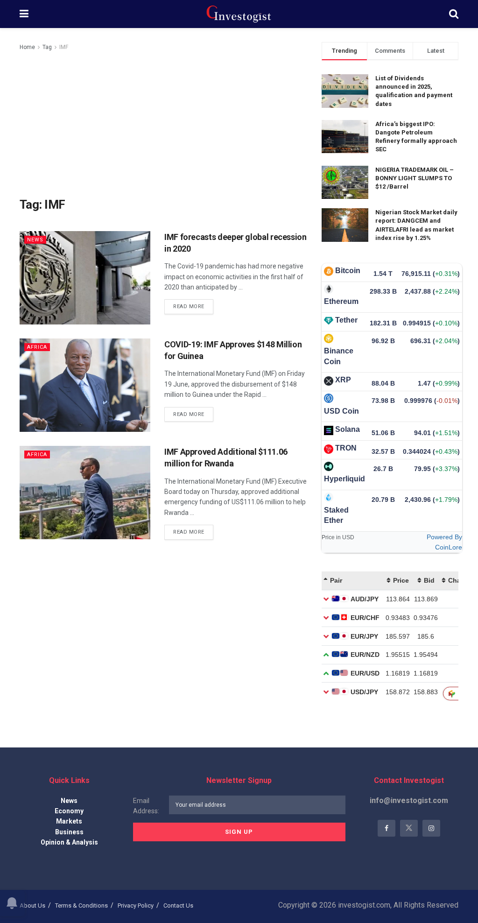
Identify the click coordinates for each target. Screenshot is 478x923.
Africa (37, 347)
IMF (63, 47)
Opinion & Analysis (69, 842)
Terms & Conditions (81, 905)
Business (69, 832)
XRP (343, 380)
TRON (346, 448)
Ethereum (341, 301)
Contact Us (178, 905)
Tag (47, 47)
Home (27, 47)
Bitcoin (347, 271)
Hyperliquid (344, 479)
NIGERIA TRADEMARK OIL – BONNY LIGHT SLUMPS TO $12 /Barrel (414, 178)
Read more (188, 306)
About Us (32, 905)
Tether (346, 320)
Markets (69, 821)
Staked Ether (336, 515)
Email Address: (146, 806)
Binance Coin (338, 356)
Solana (347, 429)
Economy (69, 811)
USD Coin (341, 411)
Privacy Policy (136, 905)
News (35, 240)
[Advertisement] (164, 122)
